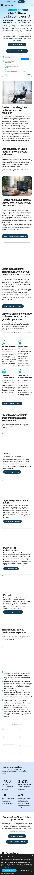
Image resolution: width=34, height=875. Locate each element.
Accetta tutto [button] (9, 870)
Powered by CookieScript (7, 873)
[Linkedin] (32, 2)
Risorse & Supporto (11, 1)
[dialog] (17, 864)
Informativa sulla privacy (7, 867)
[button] (32, 5)
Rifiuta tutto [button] (25, 870)
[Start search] (28, 2)
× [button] (32, 855)
